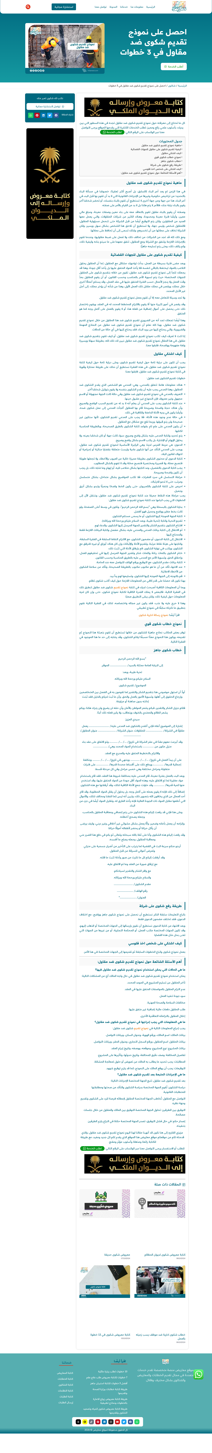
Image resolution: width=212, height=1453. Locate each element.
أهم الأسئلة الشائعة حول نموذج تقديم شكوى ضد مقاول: (151, 172)
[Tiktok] (91, 1421)
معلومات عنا (137, 6)
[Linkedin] (104, 1421)
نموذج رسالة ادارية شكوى (153, 615)
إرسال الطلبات (65, 1402)
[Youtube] (117, 1421)
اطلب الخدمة (114, 132)
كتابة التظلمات (65, 1390)
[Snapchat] (84, 1421)
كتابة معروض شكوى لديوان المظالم (165, 1254)
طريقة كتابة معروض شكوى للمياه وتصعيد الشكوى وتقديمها (105, 1410)
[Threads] (78, 1421)
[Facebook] (130, 1421)
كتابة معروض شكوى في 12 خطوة (110, 1334)
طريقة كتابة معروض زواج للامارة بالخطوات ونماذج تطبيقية (109, 1401)
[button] (28, 6)
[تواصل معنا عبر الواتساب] (198, 1378)
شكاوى (172, 85)
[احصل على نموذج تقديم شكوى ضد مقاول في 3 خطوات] (134, 116)
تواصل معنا (101, 6)
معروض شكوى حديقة (117, 1254)
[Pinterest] (97, 1421)
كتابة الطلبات (66, 1396)
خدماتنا (124, 6)
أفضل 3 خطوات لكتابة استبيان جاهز (108, 1383)
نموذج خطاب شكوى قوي (167, 157)
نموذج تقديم (121, 587)
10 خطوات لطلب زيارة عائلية (112, 1371)
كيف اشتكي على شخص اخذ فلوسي (162, 168)
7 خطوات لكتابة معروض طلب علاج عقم (106, 1377)
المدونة (113, 6)
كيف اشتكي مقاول (171, 153)
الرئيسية (150, 6)
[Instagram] (110, 1421)
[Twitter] (123, 1421)
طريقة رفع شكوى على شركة (165, 164)
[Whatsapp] (136, 1421)
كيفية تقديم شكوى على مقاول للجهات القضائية (156, 149)
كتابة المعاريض (65, 1372)
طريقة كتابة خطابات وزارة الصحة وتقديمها (109, 1391)
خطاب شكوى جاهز (171, 161)
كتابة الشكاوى (66, 1384)
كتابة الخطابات (65, 1378)
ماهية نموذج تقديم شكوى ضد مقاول (161, 145)
